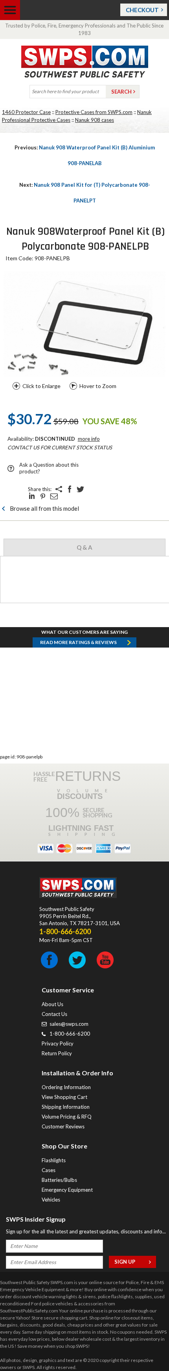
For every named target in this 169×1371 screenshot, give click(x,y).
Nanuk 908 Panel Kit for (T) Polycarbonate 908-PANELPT (84, 193)
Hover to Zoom (97, 386)
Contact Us (54, 1014)
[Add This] (58, 489)
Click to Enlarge (41, 386)
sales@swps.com (69, 1024)
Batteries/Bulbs (59, 1180)
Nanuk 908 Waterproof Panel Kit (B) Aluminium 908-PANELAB (85, 155)
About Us (52, 1004)
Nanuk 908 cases (94, 120)
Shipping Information (66, 1107)
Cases (48, 1170)
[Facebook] (69, 489)
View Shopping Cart (64, 1097)
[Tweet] (80, 489)
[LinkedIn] (32, 496)
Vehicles (51, 1199)
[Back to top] (143, 1345)
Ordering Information (66, 1087)
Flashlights (54, 1160)
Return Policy (57, 1053)
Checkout (142, 9)
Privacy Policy (57, 1043)
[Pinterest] (43, 496)
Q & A (84, 547)
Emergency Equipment (67, 1190)
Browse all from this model (44, 508)
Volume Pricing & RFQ (67, 1116)
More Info (89, 439)
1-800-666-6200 (70, 1034)
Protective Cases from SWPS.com (93, 112)
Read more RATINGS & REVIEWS (78, 642)
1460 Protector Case (26, 112)
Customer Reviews (63, 1126)
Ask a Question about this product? (49, 468)
